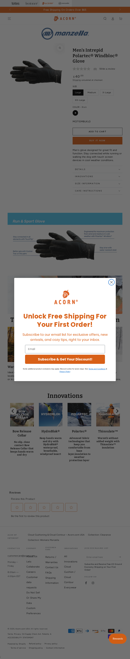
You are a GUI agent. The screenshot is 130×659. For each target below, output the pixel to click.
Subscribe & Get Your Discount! (65, 359)
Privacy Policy (65, 371)
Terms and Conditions (97, 369)
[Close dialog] (111, 282)
